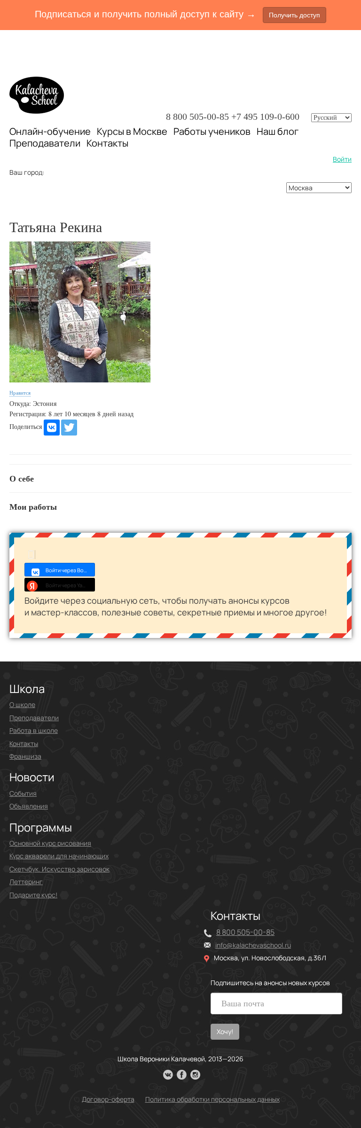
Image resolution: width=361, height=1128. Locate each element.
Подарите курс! (33, 894)
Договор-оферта (108, 1099)
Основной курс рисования (50, 843)
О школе (22, 704)
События (23, 793)
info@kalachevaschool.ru (253, 945)
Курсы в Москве (132, 131)
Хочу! (225, 1031)
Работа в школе (33, 730)
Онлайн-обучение (50, 131)
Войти (342, 159)
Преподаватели (44, 143)
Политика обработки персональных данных (212, 1099)
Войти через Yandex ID (70, 585)
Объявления (28, 805)
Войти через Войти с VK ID (70, 570)
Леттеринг (26, 881)
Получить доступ (294, 15)
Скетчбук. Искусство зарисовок (59, 868)
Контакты (107, 143)
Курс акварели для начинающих (59, 855)
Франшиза (25, 756)
